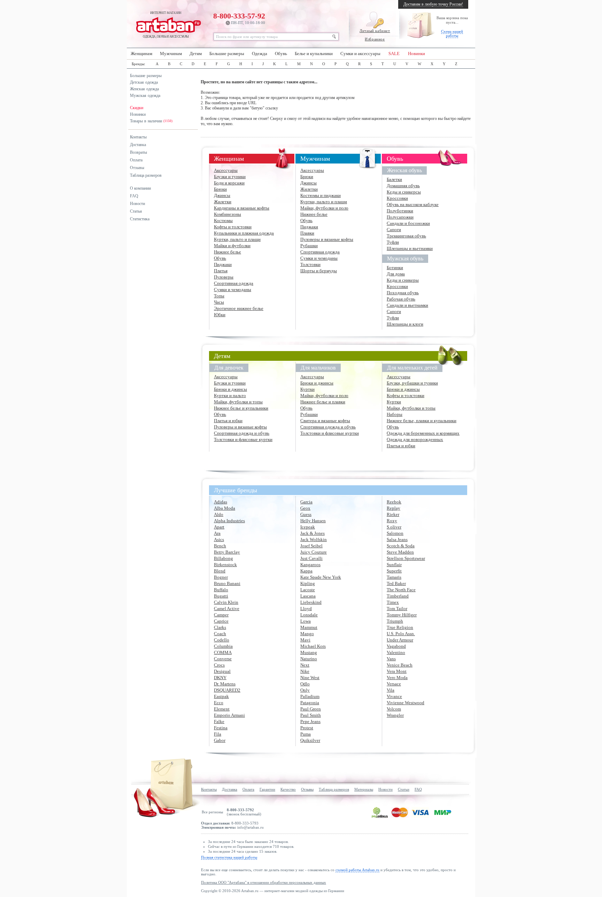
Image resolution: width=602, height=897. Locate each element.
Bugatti (221, 596)
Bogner (221, 577)
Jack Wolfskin (313, 539)
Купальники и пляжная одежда (244, 233)
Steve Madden (400, 552)
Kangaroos (310, 564)
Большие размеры (226, 53)
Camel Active (226, 608)
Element (222, 709)
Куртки (307, 389)
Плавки (307, 233)
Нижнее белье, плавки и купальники (421, 420)
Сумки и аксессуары (360, 53)
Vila (390, 690)
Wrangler (395, 715)
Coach (220, 633)
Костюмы (223, 220)
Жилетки (222, 201)
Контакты (138, 137)
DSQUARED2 (227, 690)
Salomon (395, 533)
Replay (393, 508)
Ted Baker (396, 583)
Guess (305, 514)
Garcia (306, 501)
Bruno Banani (227, 583)
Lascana (308, 596)
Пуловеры (223, 277)
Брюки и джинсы (230, 389)
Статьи (136, 211)
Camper (221, 614)
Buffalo (221, 589)
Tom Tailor (397, 608)
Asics (219, 539)
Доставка (138, 144)
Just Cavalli (311, 558)
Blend (219, 570)
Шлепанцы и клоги (405, 324)
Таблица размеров (146, 175)
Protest (306, 727)
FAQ (134, 195)
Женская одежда (144, 88)
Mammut (308, 627)
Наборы (394, 414)
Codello (221, 640)
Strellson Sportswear (406, 558)
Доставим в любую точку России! (433, 4)
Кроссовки (397, 198)
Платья (220, 270)
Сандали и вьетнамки (407, 305)
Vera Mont (397, 671)
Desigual (222, 671)
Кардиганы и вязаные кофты (241, 208)
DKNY (220, 677)
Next (304, 665)
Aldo (218, 514)
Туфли (393, 242)
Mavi (305, 640)
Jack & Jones (312, 533)
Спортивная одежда (233, 283)
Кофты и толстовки (233, 226)
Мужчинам (171, 53)
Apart (219, 527)
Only (305, 690)
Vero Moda (397, 677)
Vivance (394, 696)
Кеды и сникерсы (404, 192)
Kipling (307, 583)
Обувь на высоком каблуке (413, 204)
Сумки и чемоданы (232, 289)
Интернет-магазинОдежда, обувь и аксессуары (166, 24)
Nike (304, 671)
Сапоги (394, 229)
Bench (220, 545)
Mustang (308, 652)
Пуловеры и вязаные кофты (326, 239)
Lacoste (307, 589)
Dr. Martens (225, 683)
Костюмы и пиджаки (320, 195)
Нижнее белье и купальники (241, 408)
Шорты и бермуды (318, 270)
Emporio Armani (229, 715)
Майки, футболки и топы (238, 401)
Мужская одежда (145, 95)
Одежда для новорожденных (415, 439)
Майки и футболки (232, 245)
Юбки (219, 314)
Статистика (139, 218)
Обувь (281, 53)
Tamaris (394, 577)
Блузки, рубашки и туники (412, 383)
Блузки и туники (230, 176)
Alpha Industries (229, 520)
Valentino (396, 652)
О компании (140, 188)
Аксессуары (226, 170)
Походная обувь (403, 292)
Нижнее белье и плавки (322, 401)
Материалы (363, 789)
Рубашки (309, 245)
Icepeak (307, 527)
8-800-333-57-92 (239, 18)
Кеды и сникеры (403, 280)
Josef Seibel (311, 545)
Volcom (394, 709)
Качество (288, 789)
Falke (219, 721)
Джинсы (222, 195)
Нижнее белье (227, 251)
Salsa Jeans (397, 539)
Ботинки (395, 267)
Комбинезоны (227, 214)
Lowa (305, 621)
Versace (394, 683)
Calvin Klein (226, 602)
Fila (217, 734)
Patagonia (309, 702)
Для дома (396, 273)
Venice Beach (399, 665)
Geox (305, 508)
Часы (219, 302)
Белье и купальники (314, 53)
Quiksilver (310, 740)
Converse (223, 658)
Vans (391, 658)
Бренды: (138, 64)
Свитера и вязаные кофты (325, 420)
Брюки (220, 189)
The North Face (401, 589)
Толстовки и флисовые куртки (243, 439)
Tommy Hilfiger (402, 614)
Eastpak (221, 696)
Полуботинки (400, 210)
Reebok (394, 501)
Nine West (309, 677)
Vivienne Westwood (405, 702)
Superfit (394, 570)
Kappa (306, 570)
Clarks (220, 627)
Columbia (223, 646)
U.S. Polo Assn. (401, 633)
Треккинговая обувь (406, 235)
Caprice (221, 621)
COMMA (223, 652)
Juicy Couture (313, 552)
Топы (219, 295)
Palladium (309, 696)
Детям (196, 53)
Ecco (218, 702)
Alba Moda (224, 508)
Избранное (375, 39)
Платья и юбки (228, 420)
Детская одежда (144, 82)
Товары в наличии (151, 121)
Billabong (223, 558)
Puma (305, 734)
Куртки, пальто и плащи (237, 239)
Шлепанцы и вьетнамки (410, 248)
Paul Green (310, 709)
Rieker (393, 514)
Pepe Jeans (310, 721)
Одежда (259, 53)
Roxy (392, 520)
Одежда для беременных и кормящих (423, 433)
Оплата (136, 160)
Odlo (305, 683)
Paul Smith (310, 715)
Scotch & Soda (401, 545)
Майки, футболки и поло (324, 208)
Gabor (219, 740)
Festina (220, 727)
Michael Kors (313, 646)
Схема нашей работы (452, 33)
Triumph (395, 621)
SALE (394, 53)
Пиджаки (223, 264)
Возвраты (138, 152)
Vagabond (396, 646)
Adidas (220, 501)
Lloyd (306, 608)
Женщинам (141, 53)
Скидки (136, 107)
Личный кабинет (375, 31)
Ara (217, 533)
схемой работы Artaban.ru (357, 870)
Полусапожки (400, 217)
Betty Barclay (227, 552)
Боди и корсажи (229, 182)
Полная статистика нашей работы (229, 857)
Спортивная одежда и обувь (241, 433)
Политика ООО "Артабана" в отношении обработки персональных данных (263, 882)
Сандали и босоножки (408, 223)
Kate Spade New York (320, 577)
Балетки (394, 179)
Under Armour (400, 640)
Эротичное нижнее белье (238, 308)
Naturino (308, 658)
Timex (393, 602)
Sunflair (394, 564)
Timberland (398, 596)
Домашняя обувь (403, 185)
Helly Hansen (313, 520)
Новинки (416, 53)
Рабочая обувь (401, 299)
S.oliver (394, 527)
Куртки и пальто (230, 395)
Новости (137, 203)
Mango (307, 633)
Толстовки (310, 264)
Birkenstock (225, 564)
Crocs (219, 665)
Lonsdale (309, 614)
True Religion (400, 627)
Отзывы (137, 167)
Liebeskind (311, 602)
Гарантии (267, 789)
